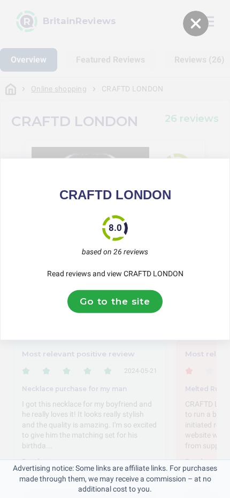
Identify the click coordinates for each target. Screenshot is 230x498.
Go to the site (115, 301)
